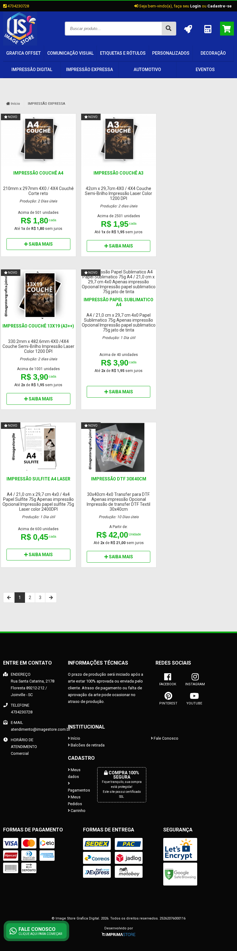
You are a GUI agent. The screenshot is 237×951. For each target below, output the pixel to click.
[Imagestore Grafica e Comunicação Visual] (20, 43)
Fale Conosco (165, 738)
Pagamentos (78, 790)
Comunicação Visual (70, 53)
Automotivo (147, 69)
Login (195, 6)
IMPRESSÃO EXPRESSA (89, 69)
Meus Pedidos (75, 800)
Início (15, 104)
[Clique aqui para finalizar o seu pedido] (227, 29)
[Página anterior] (9, 597)
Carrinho (77, 810)
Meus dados (74, 773)
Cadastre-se (219, 6)
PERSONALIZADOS (170, 53)
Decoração (213, 53)
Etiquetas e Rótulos (123, 53)
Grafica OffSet (23, 53)
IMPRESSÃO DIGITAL (31, 69)
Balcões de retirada (87, 745)
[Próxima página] (51, 597)
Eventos (205, 69)
